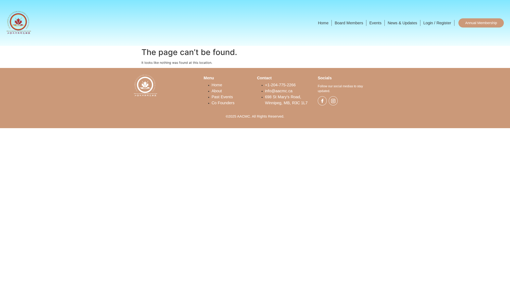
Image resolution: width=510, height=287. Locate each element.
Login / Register (437, 23)
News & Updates (402, 23)
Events (375, 23)
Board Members (349, 23)
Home (323, 23)
